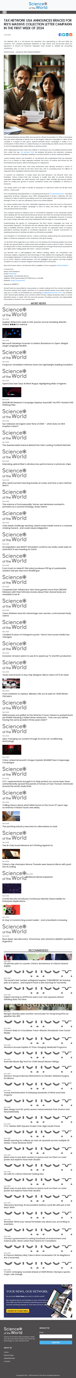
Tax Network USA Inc (57, 194)
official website (62, 265)
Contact (7, 1361)
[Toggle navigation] (4, 12)
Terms (6, 1352)
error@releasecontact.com (52, 293)
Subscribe (56, 1342)
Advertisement (9, 1358)
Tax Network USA (27, 152)
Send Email (12, 274)
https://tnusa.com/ (18, 280)
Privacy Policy (9, 1355)
